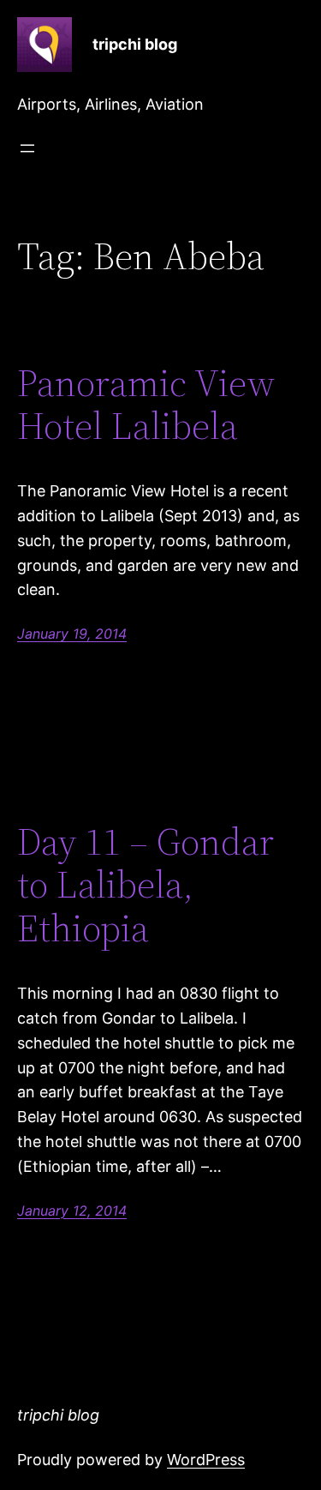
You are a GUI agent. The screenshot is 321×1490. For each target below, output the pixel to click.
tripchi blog (134, 44)
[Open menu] (27, 148)
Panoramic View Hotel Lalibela (146, 405)
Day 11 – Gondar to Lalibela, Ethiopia (145, 885)
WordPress (206, 1460)
